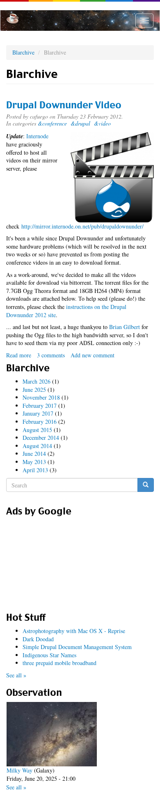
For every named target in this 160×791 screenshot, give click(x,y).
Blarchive (23, 52)
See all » (16, 675)
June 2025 (34, 389)
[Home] (12, 18)
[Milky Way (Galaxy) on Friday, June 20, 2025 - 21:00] (52, 734)
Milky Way (19, 770)
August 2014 (37, 446)
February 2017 (40, 405)
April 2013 (35, 470)
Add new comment (92, 355)
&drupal (80, 123)
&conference (52, 123)
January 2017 (38, 413)
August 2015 (37, 430)
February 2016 (40, 421)
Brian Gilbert (124, 327)
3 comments (51, 355)
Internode (37, 136)
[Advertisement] (80, 562)
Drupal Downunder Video (63, 105)
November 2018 (41, 397)
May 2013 (34, 462)
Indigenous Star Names (49, 655)
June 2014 (34, 453)
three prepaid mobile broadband (59, 663)
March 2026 (36, 381)
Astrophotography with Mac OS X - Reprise (74, 631)
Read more (18, 355)
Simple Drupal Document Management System (77, 647)
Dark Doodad (38, 639)
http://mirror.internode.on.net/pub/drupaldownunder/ (82, 226)
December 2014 (41, 437)
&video (102, 123)
